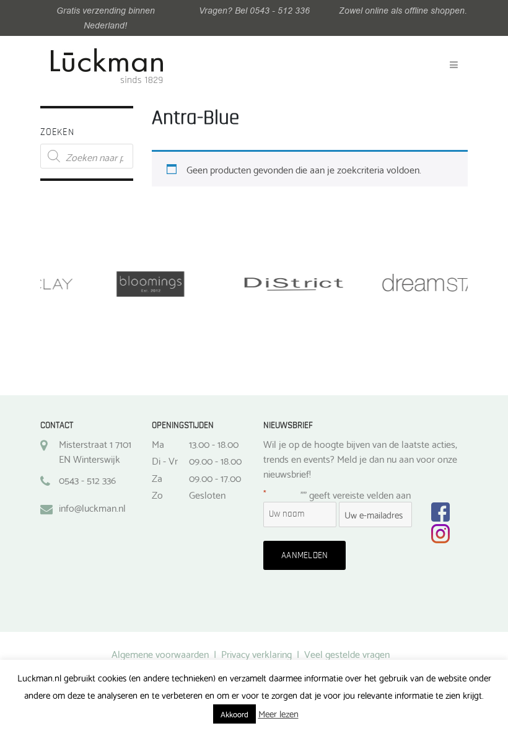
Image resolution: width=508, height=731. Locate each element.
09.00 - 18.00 (215, 460)
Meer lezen (278, 713)
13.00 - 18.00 (214, 443)
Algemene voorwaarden (160, 653)
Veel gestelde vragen (347, 653)
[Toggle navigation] (454, 65)
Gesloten (207, 494)
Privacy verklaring (256, 653)
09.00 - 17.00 (215, 477)
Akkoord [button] (234, 713)
